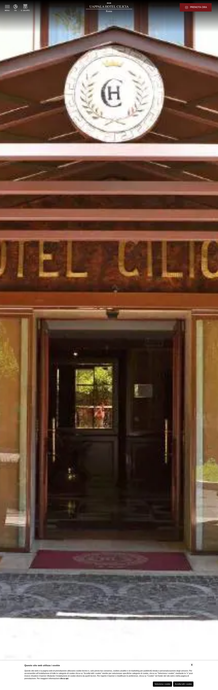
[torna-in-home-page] (109, 8)
